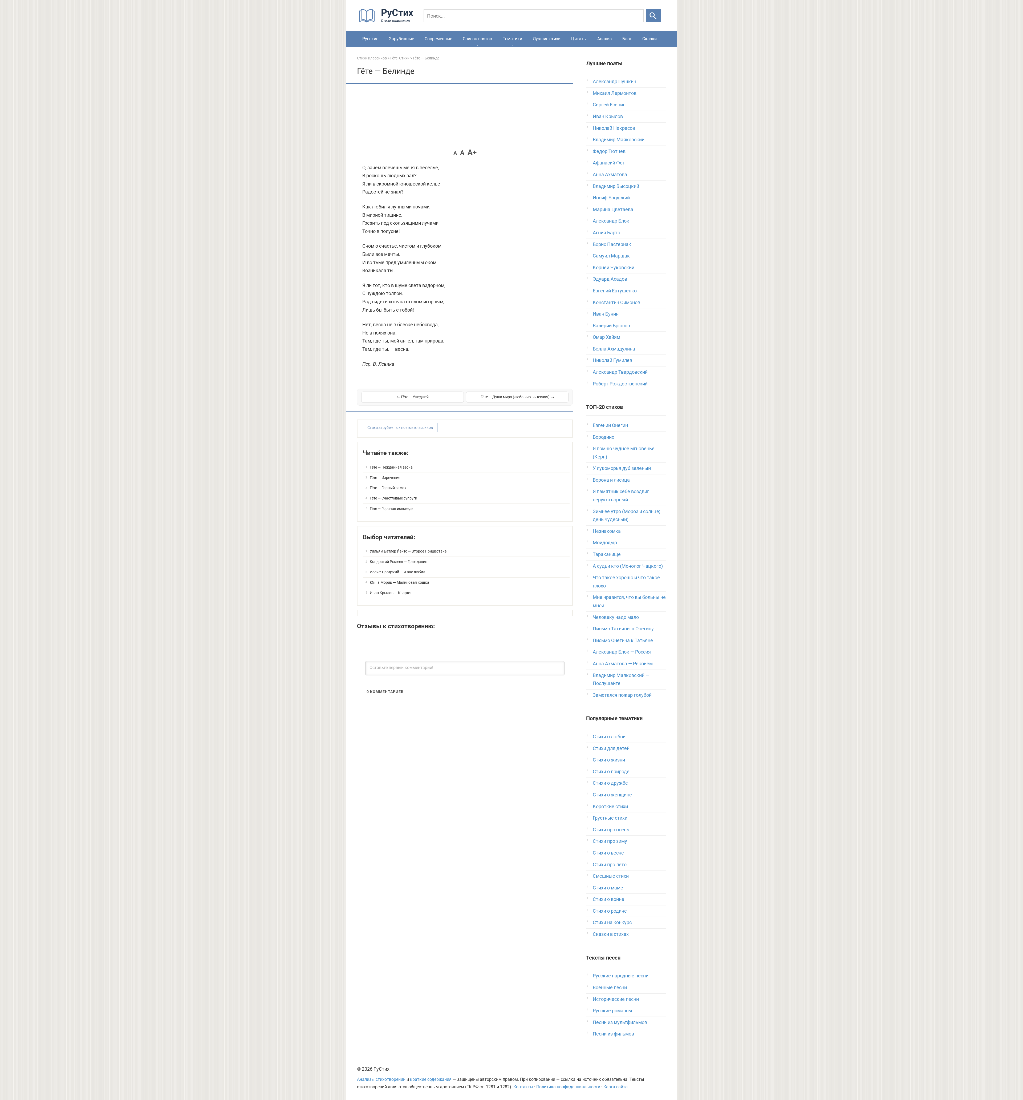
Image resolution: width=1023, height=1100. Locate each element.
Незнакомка (607, 531)
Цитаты (579, 38)
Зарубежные (401, 38)
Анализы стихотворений (381, 1079)
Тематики (512, 38)
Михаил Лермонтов (614, 93)
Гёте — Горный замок (388, 488)
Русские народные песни (620, 975)
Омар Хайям (606, 337)
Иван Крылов (608, 116)
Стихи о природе (611, 771)
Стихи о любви (609, 736)
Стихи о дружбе (610, 783)
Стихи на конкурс (612, 922)
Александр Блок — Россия (622, 652)
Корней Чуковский (613, 267)
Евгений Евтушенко (615, 290)
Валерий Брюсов (611, 325)
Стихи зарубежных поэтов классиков (400, 427)
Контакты (523, 1086)
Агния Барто (606, 232)
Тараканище (607, 554)
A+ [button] (472, 152)
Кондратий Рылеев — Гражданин (398, 561)
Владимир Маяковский (618, 139)
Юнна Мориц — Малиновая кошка (399, 582)
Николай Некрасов (614, 128)
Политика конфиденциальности (568, 1086)
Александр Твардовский (620, 372)
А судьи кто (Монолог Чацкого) (628, 566)
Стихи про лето (610, 864)
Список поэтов (477, 38)
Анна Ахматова (610, 174)
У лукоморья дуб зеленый (622, 468)
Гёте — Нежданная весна (391, 467)
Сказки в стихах (611, 934)
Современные (438, 38)
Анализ (604, 38)
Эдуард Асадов (610, 279)
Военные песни (610, 987)
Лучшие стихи (547, 38)
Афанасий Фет (609, 163)
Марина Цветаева (613, 209)
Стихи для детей (611, 748)
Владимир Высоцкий (616, 186)
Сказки (649, 38)
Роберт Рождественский (620, 383)
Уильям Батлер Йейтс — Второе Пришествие (408, 551)
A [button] (455, 153)
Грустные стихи (610, 818)
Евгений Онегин (610, 425)
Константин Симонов (616, 302)
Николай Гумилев (612, 360)
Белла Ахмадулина (614, 349)
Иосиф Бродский (611, 197)
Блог (627, 38)
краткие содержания (431, 1079)
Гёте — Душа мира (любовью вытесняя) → (517, 397)
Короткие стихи (610, 806)
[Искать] (653, 15)
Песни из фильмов (613, 1034)
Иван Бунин (606, 314)
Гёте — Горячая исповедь (391, 508)
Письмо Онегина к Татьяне (623, 640)
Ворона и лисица (611, 480)
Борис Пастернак (612, 244)
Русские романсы (612, 1010)
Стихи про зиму (610, 841)
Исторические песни (616, 999)
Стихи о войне (608, 899)
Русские (370, 38)
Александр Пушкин (614, 81)
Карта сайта (615, 1086)
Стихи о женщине (612, 794)
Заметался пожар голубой (622, 695)
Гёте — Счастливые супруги (393, 498)
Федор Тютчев (609, 151)
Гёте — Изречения (385, 478)
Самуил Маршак (611, 256)
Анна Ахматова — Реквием (623, 663)
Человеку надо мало (616, 617)
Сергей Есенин (609, 104)
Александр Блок (611, 221)
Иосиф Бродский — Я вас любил (397, 572)
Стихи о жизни (609, 760)
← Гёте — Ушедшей (412, 397)
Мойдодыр (605, 542)
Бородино (603, 437)
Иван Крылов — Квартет (391, 593)
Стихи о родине (610, 911)
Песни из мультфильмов (620, 1022)
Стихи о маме (608, 888)
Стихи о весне (608, 853)
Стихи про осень (611, 829)
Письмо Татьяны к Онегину (623, 628)
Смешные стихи (611, 876)
